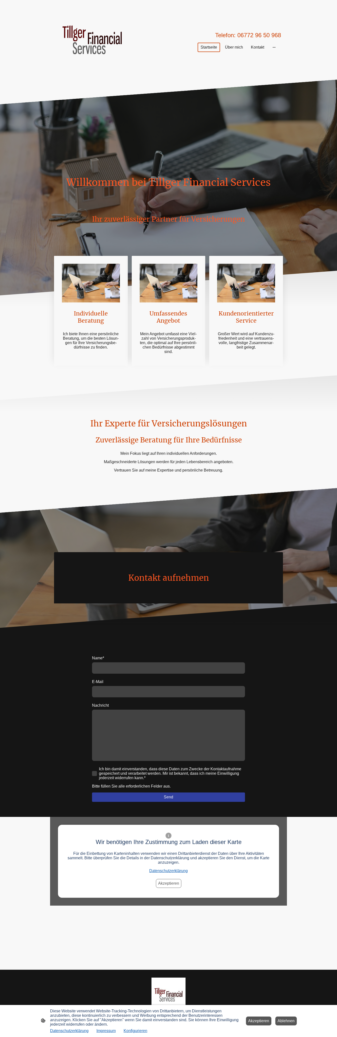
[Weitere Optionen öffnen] (274, 47)
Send (168, 797)
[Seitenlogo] (92, 40)
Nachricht (100, 705)
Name (98, 658)
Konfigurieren (135, 1031)
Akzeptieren (168, 883)
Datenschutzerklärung (168, 871)
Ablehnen (286, 1021)
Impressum (106, 1031)
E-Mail (97, 682)
